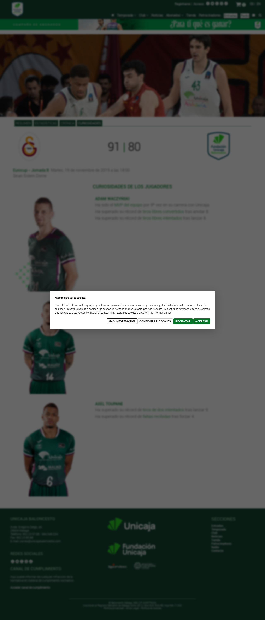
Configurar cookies (155, 321)
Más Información (122, 321)
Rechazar (183, 321)
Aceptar (201, 321)
